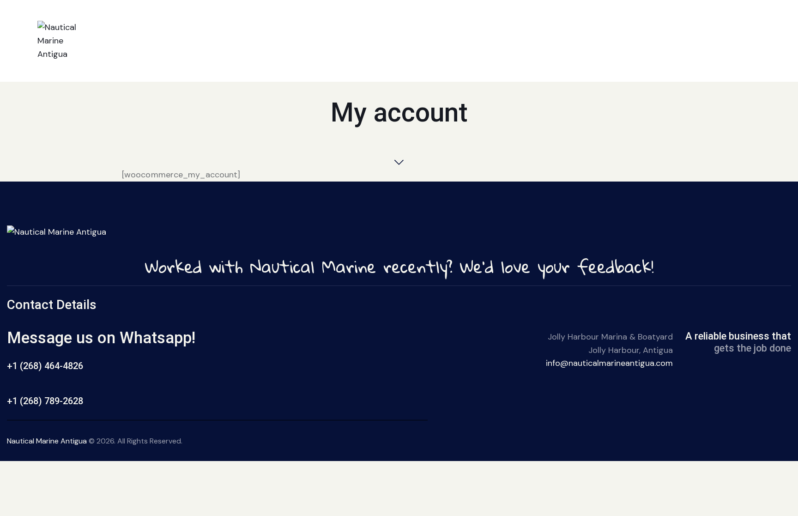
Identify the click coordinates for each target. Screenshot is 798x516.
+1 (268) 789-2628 (45, 401)
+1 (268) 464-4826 (45, 365)
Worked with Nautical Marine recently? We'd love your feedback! (399, 266)
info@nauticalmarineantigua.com (609, 363)
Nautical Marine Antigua (47, 441)
